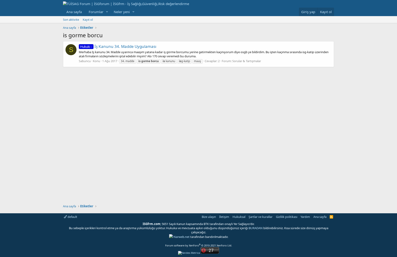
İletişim (224, 217)
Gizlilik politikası (286, 217)
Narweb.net (181, 237)
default (72, 217)
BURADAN (256, 228)
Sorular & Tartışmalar (246, 61)
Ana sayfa (74, 11)
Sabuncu (85, 61)
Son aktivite (71, 19)
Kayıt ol (88, 19)
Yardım (305, 217)
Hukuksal (239, 217)
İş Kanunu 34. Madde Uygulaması (118, 46)
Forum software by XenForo (198, 245)
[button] (107, 12)
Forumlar (96, 11)
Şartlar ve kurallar (260, 217)
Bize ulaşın (209, 217)
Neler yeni (122, 11)
